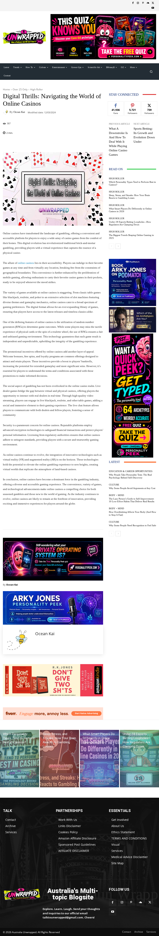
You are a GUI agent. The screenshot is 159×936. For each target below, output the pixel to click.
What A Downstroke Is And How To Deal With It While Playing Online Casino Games (118, 141)
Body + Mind (116, 495)
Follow (132, 104)
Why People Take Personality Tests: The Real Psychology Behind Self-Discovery (130, 476)
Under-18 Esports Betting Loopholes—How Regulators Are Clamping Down (130, 223)
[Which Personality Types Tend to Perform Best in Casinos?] (19, 758)
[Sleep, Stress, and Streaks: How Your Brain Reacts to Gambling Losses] (59, 758)
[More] (76, 519)
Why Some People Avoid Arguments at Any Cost (132, 488)
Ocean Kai (19, 112)
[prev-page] (111, 246)
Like (115, 104)
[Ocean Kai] (6, 112)
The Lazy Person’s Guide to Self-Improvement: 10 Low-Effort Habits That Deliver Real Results (131, 500)
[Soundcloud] (147, 3)
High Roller (36, 89)
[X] (152, 3)
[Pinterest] (142, 3)
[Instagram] (137, 3)
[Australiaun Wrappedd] (20, 894)
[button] (151, 71)
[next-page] (118, 246)
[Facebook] (132, 3)
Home (6, 89)
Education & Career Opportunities (130, 471)
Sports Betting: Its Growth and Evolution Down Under (144, 135)
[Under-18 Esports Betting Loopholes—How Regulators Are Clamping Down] (139, 758)
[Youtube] (152, 8)
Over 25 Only (20, 89)
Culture (114, 485)
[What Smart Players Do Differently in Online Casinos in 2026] (99, 758)
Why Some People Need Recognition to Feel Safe (132, 525)
